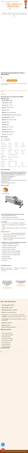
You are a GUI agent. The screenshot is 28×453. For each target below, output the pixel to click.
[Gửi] (25, 1)
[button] (1, 5)
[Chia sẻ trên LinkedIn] (11, 87)
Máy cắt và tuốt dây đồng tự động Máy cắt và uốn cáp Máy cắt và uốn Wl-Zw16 (7, 283)
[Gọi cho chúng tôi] (26, 6)
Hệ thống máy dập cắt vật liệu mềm (9, 249)
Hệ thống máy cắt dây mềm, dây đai (9, 247)
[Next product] (13, 17)
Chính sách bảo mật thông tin (7, 334)
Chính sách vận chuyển (6, 342)
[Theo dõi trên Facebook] (26, 4)
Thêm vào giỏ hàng (12, 80)
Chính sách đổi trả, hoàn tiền (7, 340)
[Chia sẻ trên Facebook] (4, 87)
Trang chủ (4, 13)
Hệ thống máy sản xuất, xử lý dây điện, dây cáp (11, 254)
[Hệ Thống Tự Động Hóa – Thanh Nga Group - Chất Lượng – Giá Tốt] (14, 5)
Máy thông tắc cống (6, 256)
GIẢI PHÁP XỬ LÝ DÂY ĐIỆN (14, 13)
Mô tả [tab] (2, 91)
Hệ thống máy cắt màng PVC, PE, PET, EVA (10, 243)
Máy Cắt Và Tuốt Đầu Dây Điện (18, 83)
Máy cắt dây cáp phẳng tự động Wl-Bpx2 (21, 282)
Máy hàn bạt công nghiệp (7, 258)
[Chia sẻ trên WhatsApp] (2, 87)
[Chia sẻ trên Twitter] (6, 87)
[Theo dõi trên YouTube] (26, 8)
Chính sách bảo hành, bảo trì (7, 338)
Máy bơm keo (4, 260)
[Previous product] (15, 17)
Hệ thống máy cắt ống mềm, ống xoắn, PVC (10, 245)
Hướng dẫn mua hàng (6, 336)
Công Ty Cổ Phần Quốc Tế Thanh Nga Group (16, 451)
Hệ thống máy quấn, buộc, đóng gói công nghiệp (11, 251)
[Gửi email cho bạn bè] (7, 87)
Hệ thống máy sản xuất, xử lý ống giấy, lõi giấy (11, 252)
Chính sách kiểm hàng (6, 344)
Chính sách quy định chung (7, 333)
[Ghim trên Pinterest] (9, 87)
